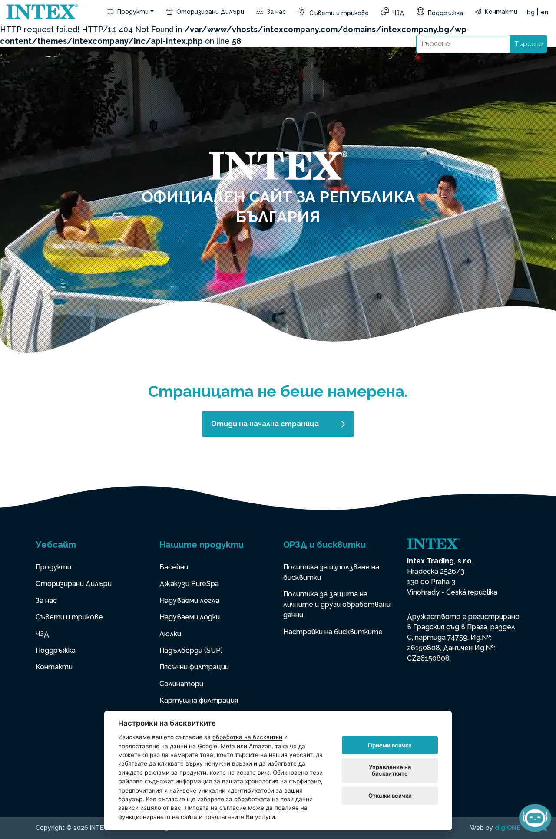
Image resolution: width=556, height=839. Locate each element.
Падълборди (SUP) (191, 650)
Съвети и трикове (338, 13)
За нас (275, 11)
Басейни (173, 567)
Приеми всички (390, 745)
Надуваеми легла (189, 600)
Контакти (500, 11)
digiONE (507, 827)
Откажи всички (390, 795)
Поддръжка (444, 13)
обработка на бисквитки (247, 737)
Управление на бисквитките (390, 770)
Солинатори (181, 684)
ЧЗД (397, 13)
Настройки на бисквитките (333, 632)
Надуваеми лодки (189, 617)
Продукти (132, 11)
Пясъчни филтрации (194, 667)
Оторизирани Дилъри (209, 11)
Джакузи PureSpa (189, 583)
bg (531, 12)
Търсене (529, 44)
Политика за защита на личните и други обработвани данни (337, 604)
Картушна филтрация (198, 700)
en (544, 12)
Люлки (170, 634)
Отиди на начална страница (265, 424)
